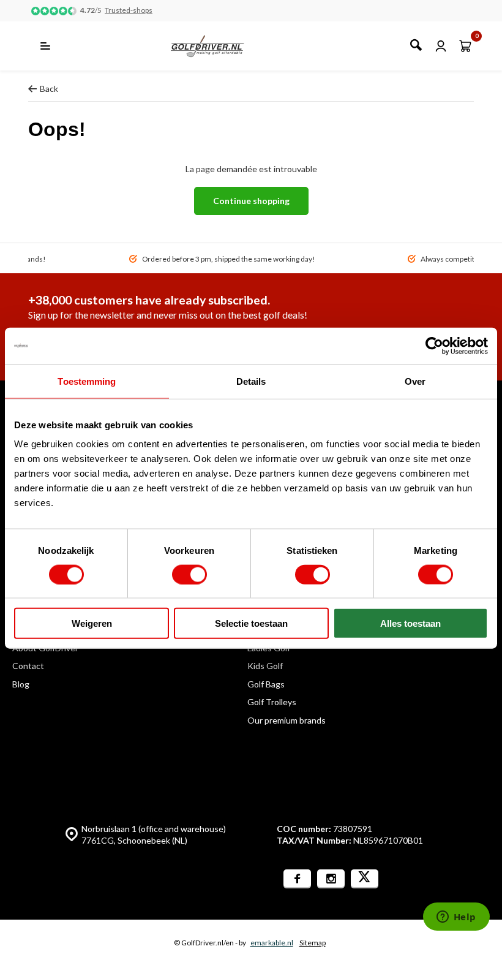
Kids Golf (265, 665)
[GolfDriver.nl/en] (221, 46)
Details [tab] (251, 381)
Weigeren (92, 623)
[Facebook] (297, 878)
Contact (28, 665)
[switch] (189, 574)
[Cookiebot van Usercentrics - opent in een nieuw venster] (434, 345)
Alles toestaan (410, 623)
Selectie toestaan (251, 623)
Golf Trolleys (271, 702)
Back (49, 88)
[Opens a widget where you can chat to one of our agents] (456, 917)
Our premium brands (286, 720)
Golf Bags (266, 684)
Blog (20, 684)
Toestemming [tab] (87, 381)
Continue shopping (251, 200)
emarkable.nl (271, 942)
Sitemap (312, 942)
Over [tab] (415, 381)
